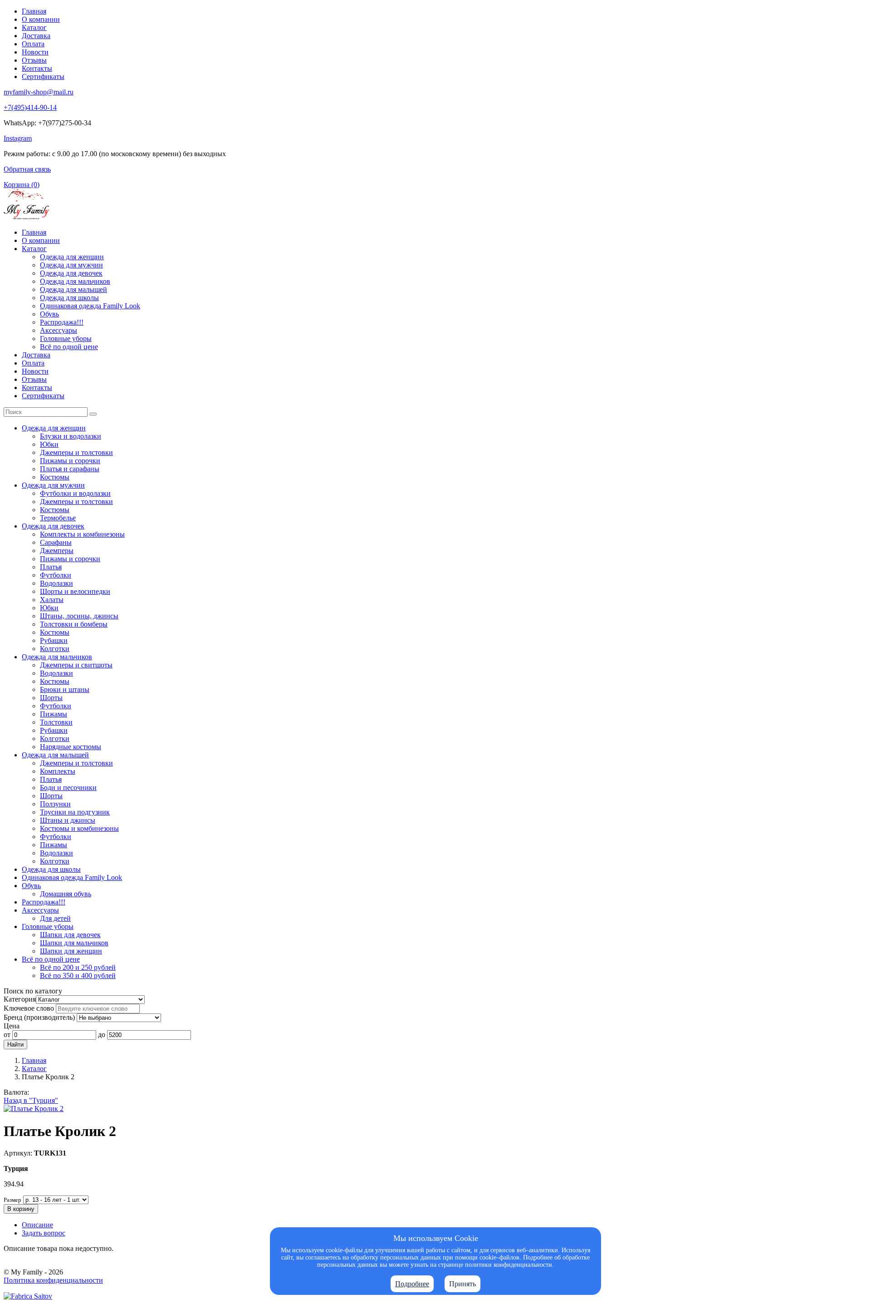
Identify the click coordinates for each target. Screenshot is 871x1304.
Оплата (33, 44)
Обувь (49, 314)
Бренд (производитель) (39, 1017)
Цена (12, 1026)
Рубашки (54, 640)
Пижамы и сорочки (70, 460)
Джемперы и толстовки (76, 452)
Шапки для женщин (71, 951)
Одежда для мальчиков (75, 281)
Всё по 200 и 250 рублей (78, 967)
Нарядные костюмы (70, 747)
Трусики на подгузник (75, 812)
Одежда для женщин (72, 257)
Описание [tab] (37, 1225)
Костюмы (54, 477)
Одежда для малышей (73, 289)
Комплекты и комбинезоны (82, 534)
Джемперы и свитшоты (76, 665)
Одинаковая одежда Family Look (90, 306)
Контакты (37, 68)
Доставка (36, 36)
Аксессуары (58, 330)
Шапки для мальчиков (74, 943)
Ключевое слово (29, 1008)
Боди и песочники (68, 787)
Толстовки (56, 722)
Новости (35, 52)
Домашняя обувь (65, 894)
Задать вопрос (43, 1233)
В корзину (20, 1208)
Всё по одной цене (69, 347)
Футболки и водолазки (75, 493)
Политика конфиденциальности (53, 1280)
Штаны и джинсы (67, 820)
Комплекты (57, 771)
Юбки (49, 444)
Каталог (34, 27)
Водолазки (56, 583)
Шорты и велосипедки (75, 591)
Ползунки (55, 804)
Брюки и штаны (64, 689)
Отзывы (34, 60)
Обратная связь (27, 169)
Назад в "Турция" (31, 1100)
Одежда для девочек (71, 273)
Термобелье (58, 518)
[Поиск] (93, 414)
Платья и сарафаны (69, 469)
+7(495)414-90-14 (30, 107)
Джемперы (56, 550)
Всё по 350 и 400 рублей (78, 975)
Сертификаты (43, 76)
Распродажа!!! (61, 322)
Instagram (18, 138)
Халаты (52, 599)
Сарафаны (56, 542)
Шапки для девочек (70, 934)
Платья (51, 567)
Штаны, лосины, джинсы (79, 616)
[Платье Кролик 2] (34, 1108)
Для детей (55, 918)
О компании (41, 19)
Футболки (55, 575)
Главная (34, 11)
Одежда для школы (69, 297)
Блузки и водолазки (70, 436)
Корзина (21, 184)
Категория (20, 999)
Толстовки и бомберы (74, 624)
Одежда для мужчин (71, 265)
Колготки (54, 648)
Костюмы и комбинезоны (79, 828)
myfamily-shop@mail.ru (38, 92)
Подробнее (412, 1284)
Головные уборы (66, 338)
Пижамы (53, 714)
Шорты (51, 697)
